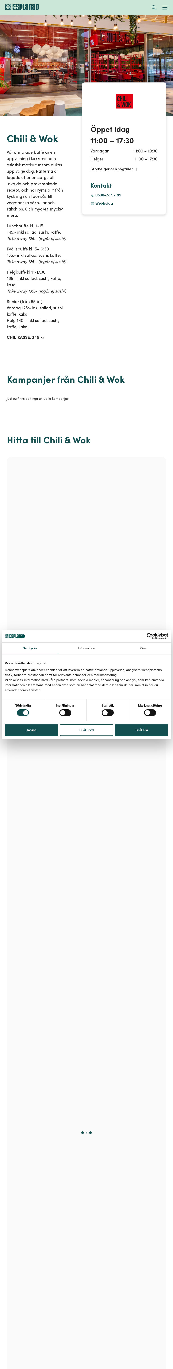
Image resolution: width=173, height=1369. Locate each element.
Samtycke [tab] (30, 648)
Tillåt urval (86, 730)
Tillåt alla (141, 730)
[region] (86, 853)
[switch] (65, 712)
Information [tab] (86, 648)
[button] (124, 169)
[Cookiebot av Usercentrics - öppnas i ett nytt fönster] (149, 636)
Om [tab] (143, 648)
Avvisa (31, 730)
